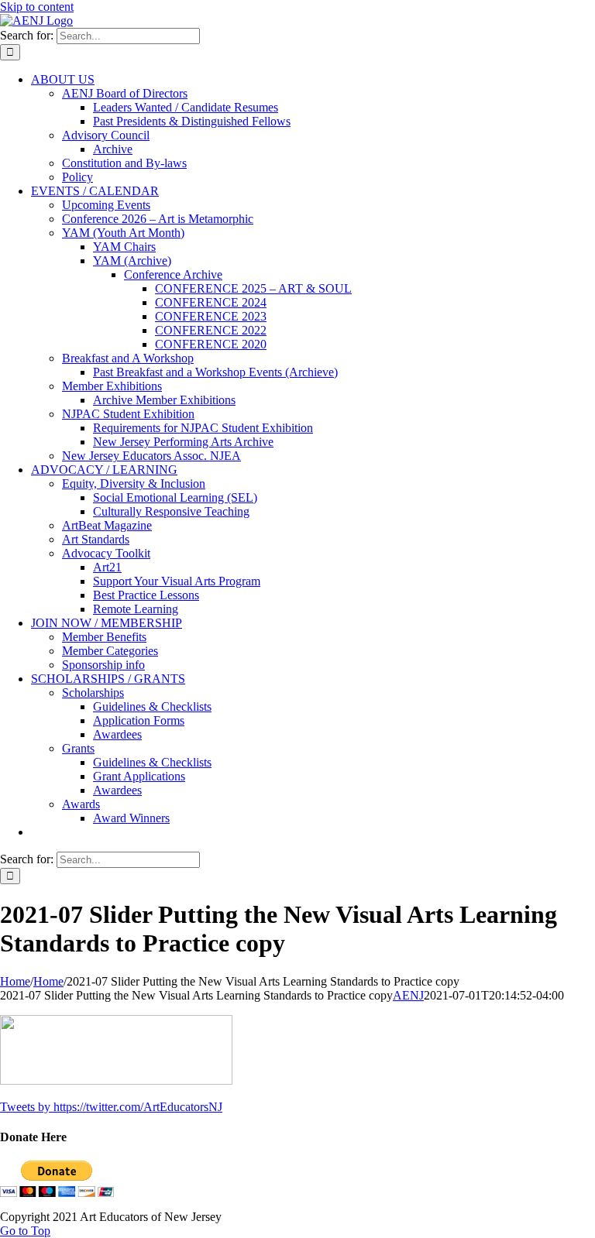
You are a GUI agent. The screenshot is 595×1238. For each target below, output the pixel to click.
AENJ (408, 995)
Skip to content (37, 6)
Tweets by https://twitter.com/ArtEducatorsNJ (111, 1106)
